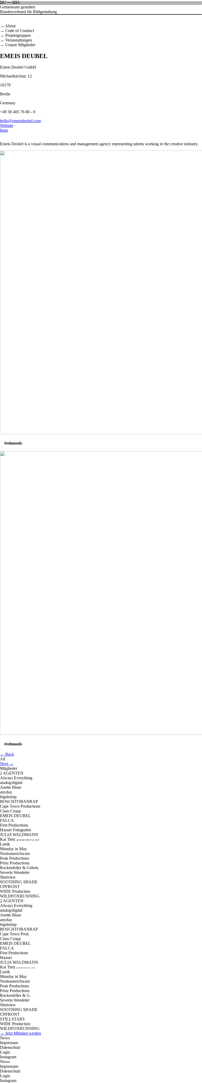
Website (6, 125)
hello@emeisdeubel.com (20, 120)
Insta (4, 130)
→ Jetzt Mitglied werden (20, 1033)
